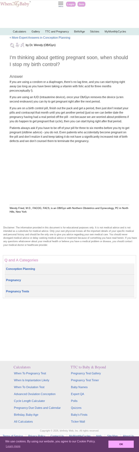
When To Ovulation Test (29, 387)
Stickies (94, 31)
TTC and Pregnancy (57, 31)
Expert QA (77, 394)
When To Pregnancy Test (30, 373)
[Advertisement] (69, 18)
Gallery (35, 31)
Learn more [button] (13, 446)
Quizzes (76, 407)
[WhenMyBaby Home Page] (16, 6)
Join (81, 4)
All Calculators (23, 421)
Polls (74, 400)
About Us (128, 435)
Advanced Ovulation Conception (35, 394)
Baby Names (79, 387)
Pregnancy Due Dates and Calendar (37, 407)
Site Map (112, 435)
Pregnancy (13, 280)
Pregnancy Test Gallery (86, 373)
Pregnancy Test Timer (85, 380)
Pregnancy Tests (17, 291)
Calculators (19, 31)
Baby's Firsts (79, 414)
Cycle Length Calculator (29, 400)
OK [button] (121, 444)
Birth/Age (79, 31)
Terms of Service (13, 435)
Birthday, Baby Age (26, 414)
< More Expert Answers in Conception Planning (40, 37)
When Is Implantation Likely (31, 380)
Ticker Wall (78, 421)
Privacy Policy (36, 435)
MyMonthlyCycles (115, 31)
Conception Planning (20, 268)
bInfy (99, 435)
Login (70, 4)
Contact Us (57, 435)
